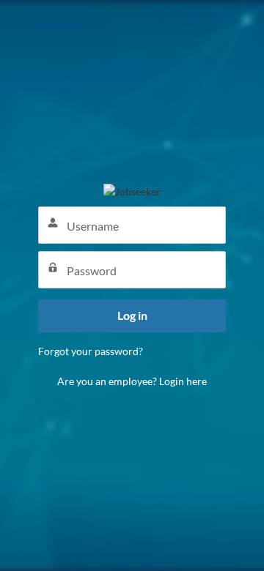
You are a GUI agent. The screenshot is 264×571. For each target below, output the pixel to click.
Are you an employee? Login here (132, 381)
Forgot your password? (90, 351)
